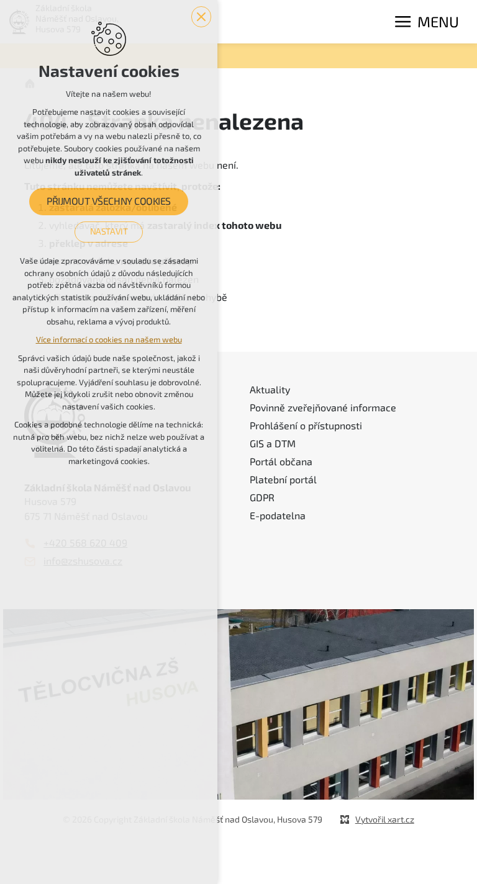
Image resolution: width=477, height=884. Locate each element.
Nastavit (109, 231)
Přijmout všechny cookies (108, 201)
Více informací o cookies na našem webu (109, 339)
